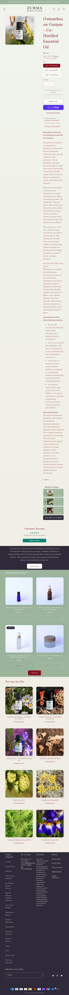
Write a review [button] (34, 541)
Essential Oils (10, 866)
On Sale (8, 862)
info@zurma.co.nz (30, 863)
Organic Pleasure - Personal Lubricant (8, 897)
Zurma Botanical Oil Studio (36, 993)
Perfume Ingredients (9, 921)
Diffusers (8, 871)
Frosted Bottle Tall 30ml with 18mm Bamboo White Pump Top (19, 656)
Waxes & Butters (8, 940)
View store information (52, 126)
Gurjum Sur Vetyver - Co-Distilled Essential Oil (58, 508)
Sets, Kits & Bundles (9, 906)
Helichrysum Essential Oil (50, 800)
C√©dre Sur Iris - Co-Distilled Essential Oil (19, 759)
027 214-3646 (28, 868)
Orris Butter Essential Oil (50, 840)
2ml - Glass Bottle (51, 65)
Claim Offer (53, 518)
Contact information (55, 876)
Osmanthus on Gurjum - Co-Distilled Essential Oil (58, 490)
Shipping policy (56, 871)
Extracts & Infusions (9, 932)
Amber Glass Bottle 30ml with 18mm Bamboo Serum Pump (50, 608)
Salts (7, 951)
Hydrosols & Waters (9, 913)
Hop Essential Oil (19, 800)
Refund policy (56, 859)
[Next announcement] (65, 2)
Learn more (34, 566)
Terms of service (57, 867)
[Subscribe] (41, 975)
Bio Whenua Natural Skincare (9, 885)
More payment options (53, 113)
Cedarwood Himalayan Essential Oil (19, 840)
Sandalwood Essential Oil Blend (50, 759)
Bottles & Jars (10, 955)
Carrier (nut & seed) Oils (10, 877)
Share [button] (47, 480)
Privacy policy (56, 863)
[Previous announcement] (4, 2)
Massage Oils (9, 927)
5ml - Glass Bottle (51, 70)
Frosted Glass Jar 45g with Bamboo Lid (50, 655)
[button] (4, 9)
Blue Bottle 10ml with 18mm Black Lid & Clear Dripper (19, 608)
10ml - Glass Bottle (52, 75)
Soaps (7, 946)
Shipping (55, 56)
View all (34, 673)
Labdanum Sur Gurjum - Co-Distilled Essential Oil (58, 499)
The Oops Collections (9, 961)
